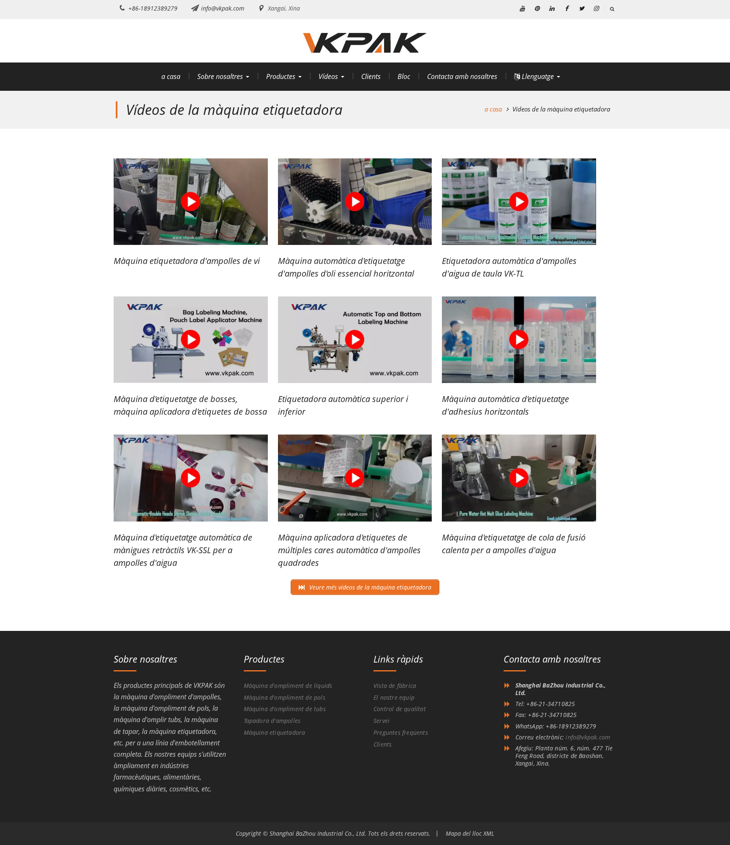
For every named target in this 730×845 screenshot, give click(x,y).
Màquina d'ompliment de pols (284, 697)
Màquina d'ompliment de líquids (288, 686)
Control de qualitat (399, 709)
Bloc (404, 76)
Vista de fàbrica (394, 686)
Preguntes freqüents (400, 732)
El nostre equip (393, 697)
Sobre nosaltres (220, 76)
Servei (381, 721)
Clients (371, 76)
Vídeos (328, 76)
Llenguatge (537, 76)
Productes (280, 76)
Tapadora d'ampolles (272, 721)
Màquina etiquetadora (274, 732)
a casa (170, 76)
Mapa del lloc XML (470, 833)
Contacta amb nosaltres (462, 76)
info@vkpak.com (222, 8)
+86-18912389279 (152, 8)
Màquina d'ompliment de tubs (285, 709)
